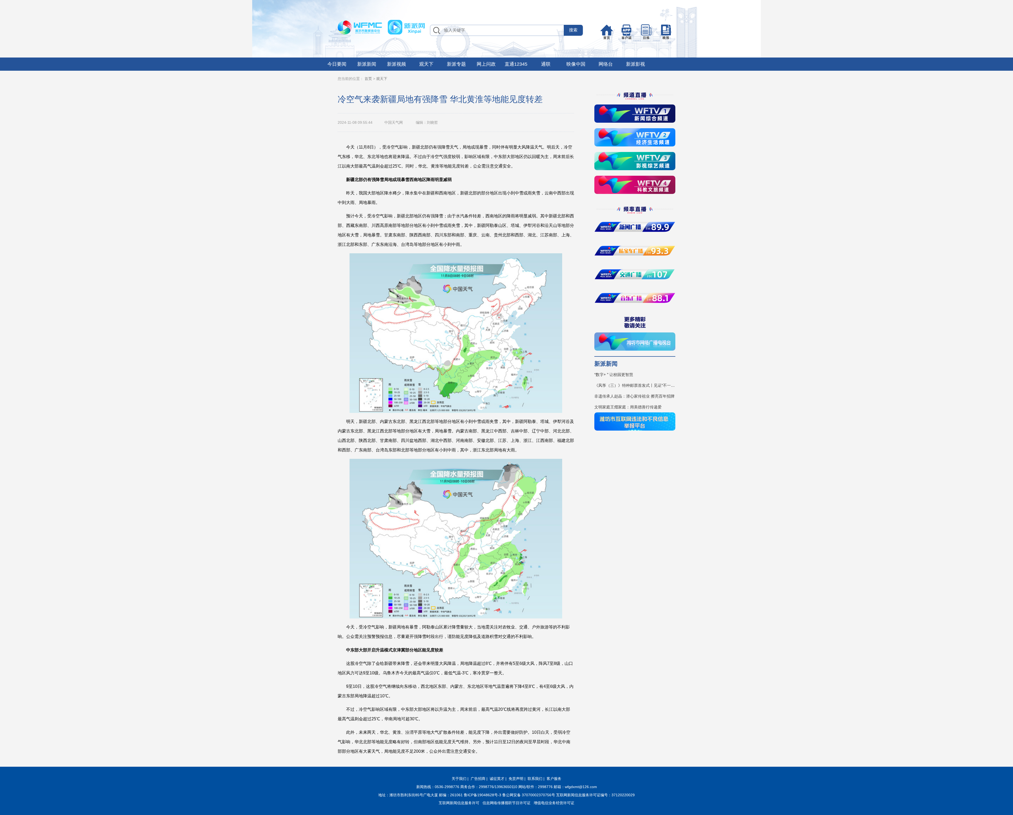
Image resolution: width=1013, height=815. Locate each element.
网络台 (606, 64)
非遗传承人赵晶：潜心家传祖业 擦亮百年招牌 (634, 396)
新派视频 (396, 64)
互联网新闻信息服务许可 (459, 803)
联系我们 (535, 778)
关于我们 (459, 778)
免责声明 (516, 778)
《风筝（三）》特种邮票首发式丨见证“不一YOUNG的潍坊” (634, 385)
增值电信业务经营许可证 (554, 803)
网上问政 (486, 64)
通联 (546, 64)
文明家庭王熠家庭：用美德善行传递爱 (628, 407)
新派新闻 (366, 64)
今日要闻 (336, 64)
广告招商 (478, 778)
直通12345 (516, 64)
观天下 (426, 64)
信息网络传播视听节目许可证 (506, 803)
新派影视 (635, 64)
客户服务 (554, 778)
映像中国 (575, 64)
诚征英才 (497, 778)
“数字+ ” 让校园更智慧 (613, 374)
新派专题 (456, 64)
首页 (368, 79)
